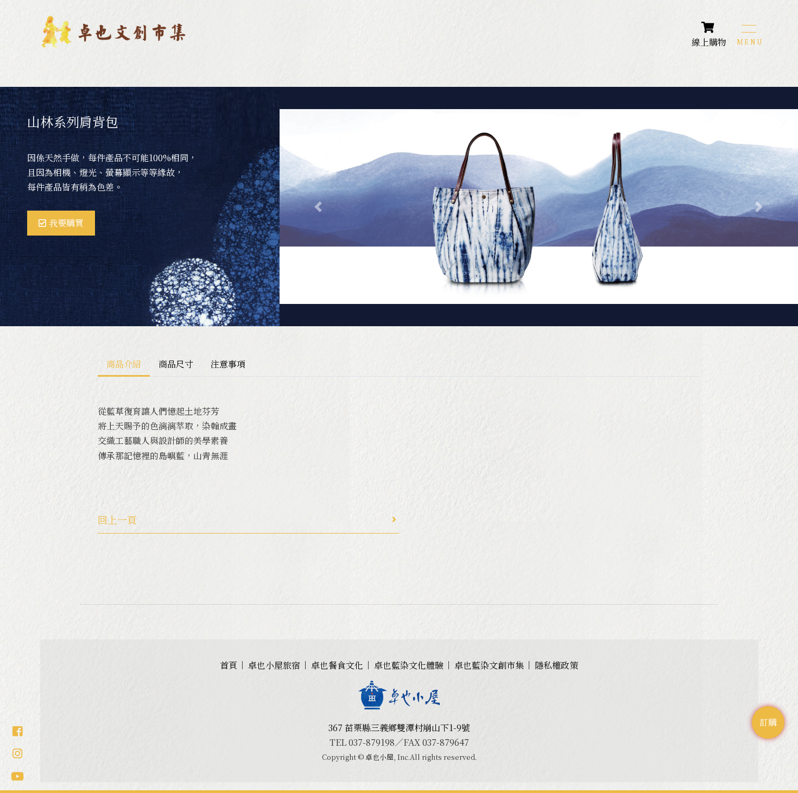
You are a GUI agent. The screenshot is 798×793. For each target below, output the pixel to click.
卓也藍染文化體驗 (409, 665)
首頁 (228, 665)
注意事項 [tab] (228, 364)
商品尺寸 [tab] (176, 364)
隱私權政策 (556, 665)
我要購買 (66, 223)
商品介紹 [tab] (123, 364)
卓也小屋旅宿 (274, 665)
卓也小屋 (379, 757)
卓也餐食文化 (337, 665)
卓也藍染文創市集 (489, 665)
